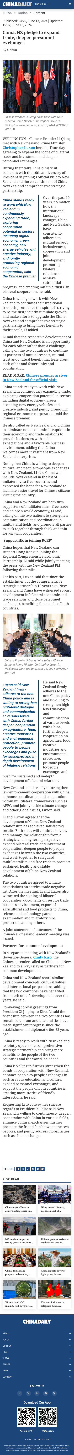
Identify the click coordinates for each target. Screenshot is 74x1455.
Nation (23, 12)
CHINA (28, 1439)
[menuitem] (41, 4)
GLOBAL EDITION (41, 1439)
